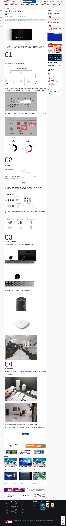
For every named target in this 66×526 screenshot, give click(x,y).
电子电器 (11, 8)
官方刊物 (33, 505)
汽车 (49, 93)
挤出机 (16, 504)
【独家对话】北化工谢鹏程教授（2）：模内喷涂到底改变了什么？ (54, 14)
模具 (16, 509)
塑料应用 (11, 504)
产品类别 (7, 506)
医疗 (22, 506)
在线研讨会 (29, 504)
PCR (58, 91)
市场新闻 (7, 503)
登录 (58, 1)
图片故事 (7, 510)
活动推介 (7, 513)
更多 (60, 10)
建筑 (22, 512)
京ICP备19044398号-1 (42, 520)
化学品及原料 (12, 506)
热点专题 (7, 512)
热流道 (16, 510)
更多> (61, 89)
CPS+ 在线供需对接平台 (34, 503)
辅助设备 (16, 506)
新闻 (8, 8)
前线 (11, 503)
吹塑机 (16, 507)
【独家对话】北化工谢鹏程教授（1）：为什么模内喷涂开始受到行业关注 (54, 23)
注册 (61, 1)
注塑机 (16, 503)
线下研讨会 (29, 503)
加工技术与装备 (12, 508)
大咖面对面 (12, 511)
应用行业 (7, 504)
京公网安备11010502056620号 (50, 520)
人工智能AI (50, 91)
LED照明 (22, 510)
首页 (5, 8)
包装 (22, 503)
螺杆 (16, 512)
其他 (22, 513)
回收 (55, 91)
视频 (6, 509)
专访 (6, 507)
